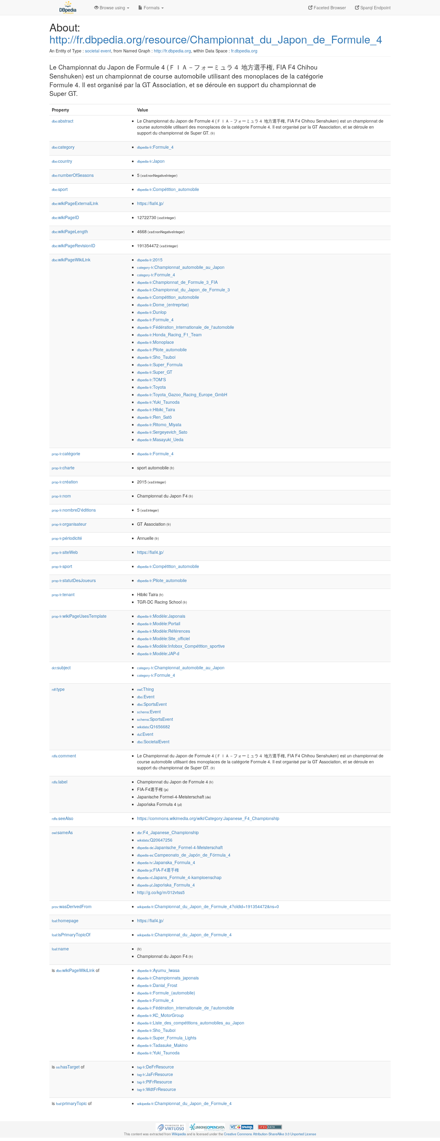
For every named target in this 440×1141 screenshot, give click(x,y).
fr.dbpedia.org (244, 51)
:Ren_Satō (154, 417)
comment (64, 756)
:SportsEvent (152, 704)
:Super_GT (154, 372)
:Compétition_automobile (168, 189)
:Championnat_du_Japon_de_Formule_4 (184, 934)
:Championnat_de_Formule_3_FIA (177, 282)
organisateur (69, 524)
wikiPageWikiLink (71, 260)
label (59, 782)
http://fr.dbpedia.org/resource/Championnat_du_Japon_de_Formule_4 (215, 38)
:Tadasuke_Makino (162, 1045)
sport (60, 189)
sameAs (62, 832)
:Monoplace (155, 342)
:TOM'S (151, 379)
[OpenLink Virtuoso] (171, 1126)
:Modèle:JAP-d (158, 653)
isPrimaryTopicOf (71, 934)
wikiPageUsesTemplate (79, 616)
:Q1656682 (153, 726)
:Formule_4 (155, 147)
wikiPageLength (70, 231)
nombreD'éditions (74, 510)
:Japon (151, 161)
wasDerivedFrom (72, 906)
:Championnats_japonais (168, 978)
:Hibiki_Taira (156, 409)
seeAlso (62, 818)
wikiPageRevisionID (73, 245)
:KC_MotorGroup (160, 1015)
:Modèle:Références (163, 631)
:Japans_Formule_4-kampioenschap (179, 877)
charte (63, 468)
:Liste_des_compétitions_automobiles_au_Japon (190, 1023)
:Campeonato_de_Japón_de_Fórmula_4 (183, 855)
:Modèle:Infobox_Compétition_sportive (181, 646)
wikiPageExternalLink (75, 203)
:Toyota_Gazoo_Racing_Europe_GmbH (182, 394)
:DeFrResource (155, 1067)
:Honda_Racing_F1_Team (169, 334)
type (58, 689)
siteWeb (65, 552)
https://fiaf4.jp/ (150, 203)
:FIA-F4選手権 (158, 870)
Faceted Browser (329, 7)
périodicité (67, 538)
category (63, 147)
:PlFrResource (154, 1082)
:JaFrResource (155, 1074)
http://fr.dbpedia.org (172, 51)
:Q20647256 (154, 840)
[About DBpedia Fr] (67, 7)
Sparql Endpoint (375, 7)
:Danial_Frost (157, 985)
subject (61, 667)
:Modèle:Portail (158, 623)
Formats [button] (151, 7)
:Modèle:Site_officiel (163, 638)
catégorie (66, 453)
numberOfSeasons (73, 175)
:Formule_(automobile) (166, 993)
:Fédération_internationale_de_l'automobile (185, 327)
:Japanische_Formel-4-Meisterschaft (180, 847)
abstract (62, 121)
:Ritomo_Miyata (159, 424)
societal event (98, 51)
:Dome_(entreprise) (163, 305)
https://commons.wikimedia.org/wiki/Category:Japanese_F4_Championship (208, 818)
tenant (63, 594)
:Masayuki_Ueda (160, 439)
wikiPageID (65, 217)
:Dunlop (151, 312)
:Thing (145, 689)
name (60, 949)
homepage (65, 920)
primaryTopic (71, 1103)
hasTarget (68, 1067)
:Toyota (151, 387)
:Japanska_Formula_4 (166, 862)
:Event (145, 697)
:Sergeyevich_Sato (162, 432)
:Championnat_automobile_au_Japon (180, 267)
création (65, 482)
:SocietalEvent (153, 741)
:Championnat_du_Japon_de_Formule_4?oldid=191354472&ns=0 (208, 906)
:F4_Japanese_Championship (168, 832)
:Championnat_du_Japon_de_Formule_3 (183, 290)
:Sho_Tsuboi (156, 357)
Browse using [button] (112, 7)
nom (61, 496)
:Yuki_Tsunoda (158, 402)
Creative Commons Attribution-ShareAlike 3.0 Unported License (270, 1133)
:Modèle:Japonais (161, 616)
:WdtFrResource (156, 1089)
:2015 (150, 260)
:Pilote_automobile (162, 349)
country (62, 161)
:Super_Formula (160, 364)
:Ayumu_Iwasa (158, 970)
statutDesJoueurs (74, 580)
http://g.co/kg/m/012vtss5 (161, 892)
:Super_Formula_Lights (166, 1038)
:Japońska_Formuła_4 (166, 885)
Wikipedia (179, 1133)
